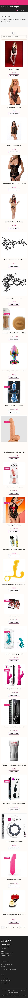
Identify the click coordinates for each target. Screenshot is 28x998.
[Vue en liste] (15, 33)
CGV (4, 966)
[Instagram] (15, 2)
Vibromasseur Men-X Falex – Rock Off (14, 727)
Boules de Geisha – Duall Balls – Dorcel (14, 803)
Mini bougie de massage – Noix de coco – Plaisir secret (14, 915)
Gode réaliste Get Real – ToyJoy (14, 405)
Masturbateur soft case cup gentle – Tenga (14, 765)
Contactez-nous (6, 983)
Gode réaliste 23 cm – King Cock (14, 487)
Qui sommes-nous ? (14, 992)
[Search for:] (25, 10)
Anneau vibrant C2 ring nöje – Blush (14, 654)
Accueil (4, 990)
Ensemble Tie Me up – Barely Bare (14, 221)
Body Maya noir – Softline (14, 107)
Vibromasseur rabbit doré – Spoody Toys (14, 549)
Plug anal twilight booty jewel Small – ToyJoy (14, 371)
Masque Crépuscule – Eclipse (14, 298)
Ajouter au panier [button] (14, 266)
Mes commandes (7, 980)
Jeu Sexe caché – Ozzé (14, 616)
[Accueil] (1, 22)
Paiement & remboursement (9, 969)
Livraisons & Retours (8, 964)
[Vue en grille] (12, 33)
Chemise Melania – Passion (14, 145)
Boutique (6, 22)
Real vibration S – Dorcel (14, 879)
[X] (11, 2)
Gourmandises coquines (11, 7)
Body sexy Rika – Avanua (14, 525)
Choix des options (14, 75)
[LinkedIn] (17, 2)
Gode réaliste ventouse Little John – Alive (14, 452)
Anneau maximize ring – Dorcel (14, 841)
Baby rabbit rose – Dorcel (14, 688)
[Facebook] (13, 2)
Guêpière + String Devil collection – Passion (14, 183)
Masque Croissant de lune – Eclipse (14, 259)
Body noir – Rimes (14, 69)
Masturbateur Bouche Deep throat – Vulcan (14, 332)
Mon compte (6, 978)
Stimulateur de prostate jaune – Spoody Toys (14, 584)
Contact (23, 990)
